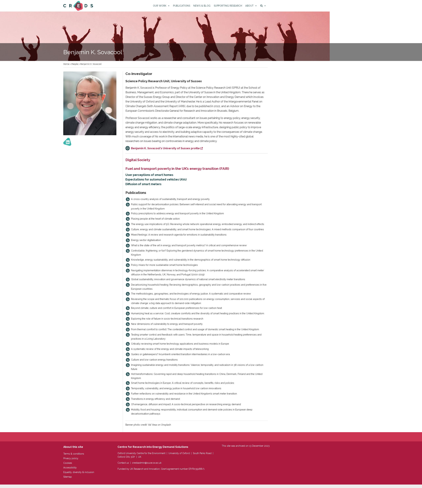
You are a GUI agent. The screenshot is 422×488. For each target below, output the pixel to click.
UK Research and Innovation (145, 469)
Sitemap (67, 476)
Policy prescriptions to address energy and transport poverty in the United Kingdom (177, 213)
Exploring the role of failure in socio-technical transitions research (167, 318)
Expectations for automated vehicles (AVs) (156, 179)
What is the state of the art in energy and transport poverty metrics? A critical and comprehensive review (189, 245)
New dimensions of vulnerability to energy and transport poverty (167, 323)
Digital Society (137, 160)
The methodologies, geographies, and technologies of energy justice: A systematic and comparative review (191, 293)
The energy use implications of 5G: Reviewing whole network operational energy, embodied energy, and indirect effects (197, 224)
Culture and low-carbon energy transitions (154, 359)
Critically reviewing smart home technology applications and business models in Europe (180, 343)
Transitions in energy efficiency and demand (155, 398)
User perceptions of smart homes (149, 175)
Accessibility (70, 467)
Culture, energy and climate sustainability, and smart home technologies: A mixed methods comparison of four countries (197, 229)
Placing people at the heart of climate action (155, 218)
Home (66, 64)
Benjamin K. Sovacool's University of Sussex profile (165, 148)
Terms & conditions (73, 453)
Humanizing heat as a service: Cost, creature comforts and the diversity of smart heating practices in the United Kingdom (197, 313)
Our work (159, 5)
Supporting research (228, 5)
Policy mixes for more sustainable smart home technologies (164, 265)
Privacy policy (70, 458)
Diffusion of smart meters (143, 184)
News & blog (202, 5)
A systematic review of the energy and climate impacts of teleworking (170, 349)
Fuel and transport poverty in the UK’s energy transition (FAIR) (177, 169)
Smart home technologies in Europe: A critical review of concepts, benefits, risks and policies (182, 382)
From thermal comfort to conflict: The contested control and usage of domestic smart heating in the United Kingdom (195, 329)
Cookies (67, 463)
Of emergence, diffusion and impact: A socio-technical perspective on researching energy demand (186, 404)
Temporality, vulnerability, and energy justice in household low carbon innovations (176, 388)
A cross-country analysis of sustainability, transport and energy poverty (170, 199)
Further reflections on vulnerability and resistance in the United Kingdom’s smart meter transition (184, 393)
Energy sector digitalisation (146, 240)
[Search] (263, 6)
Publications (181, 5)
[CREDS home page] (78, 5)
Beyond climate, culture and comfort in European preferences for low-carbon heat (176, 308)
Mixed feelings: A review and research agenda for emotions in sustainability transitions (178, 234)
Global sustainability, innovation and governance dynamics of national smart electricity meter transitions (188, 279)
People (74, 64)
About (249, 5)
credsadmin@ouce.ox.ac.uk (146, 462)
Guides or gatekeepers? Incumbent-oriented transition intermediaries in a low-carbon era (180, 354)
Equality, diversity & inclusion (78, 472)
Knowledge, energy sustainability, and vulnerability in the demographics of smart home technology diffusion (190, 259)
